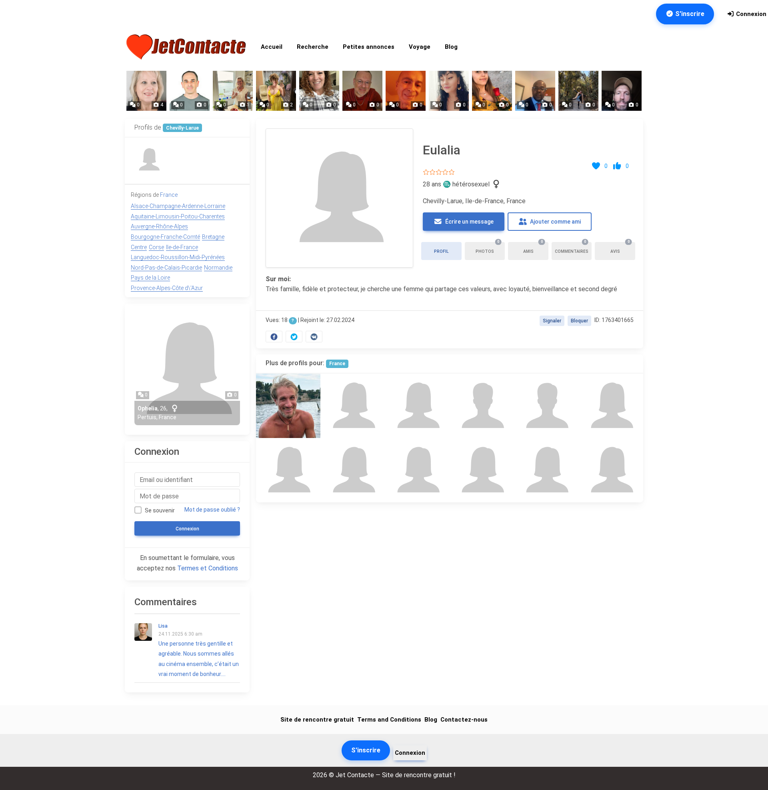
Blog (451, 46)
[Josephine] (611, 406)
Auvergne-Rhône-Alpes (159, 226)
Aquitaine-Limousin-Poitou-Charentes (178, 216)
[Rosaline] (149, 160)
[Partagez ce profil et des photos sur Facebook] (274, 336)
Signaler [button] (552, 321)
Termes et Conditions (207, 568)
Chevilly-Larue (182, 128)
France (337, 363)
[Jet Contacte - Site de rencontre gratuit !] (187, 47)
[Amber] (353, 470)
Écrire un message (469, 221)
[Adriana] (546, 470)
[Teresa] (611, 470)
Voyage (419, 46)
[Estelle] (482, 470)
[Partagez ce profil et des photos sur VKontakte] (314, 336)
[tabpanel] (449, 233)
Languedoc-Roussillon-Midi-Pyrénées (178, 257)
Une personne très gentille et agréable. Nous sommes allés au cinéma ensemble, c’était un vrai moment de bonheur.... (198, 650)
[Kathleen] (288, 470)
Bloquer (579, 321)
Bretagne (213, 237)
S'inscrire (689, 14)
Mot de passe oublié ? (212, 509)
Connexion (750, 14)
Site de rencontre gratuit (317, 719)
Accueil (271, 46)
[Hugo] (482, 406)
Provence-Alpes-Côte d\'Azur (167, 288)
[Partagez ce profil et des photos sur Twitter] (294, 336)
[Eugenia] (417, 470)
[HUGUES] (288, 406)
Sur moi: (278, 279)
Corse (156, 247)
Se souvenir (160, 510)
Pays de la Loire (150, 277)
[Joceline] (353, 406)
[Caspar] (546, 406)
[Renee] (417, 406)
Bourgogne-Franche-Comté (165, 237)
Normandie (218, 267)
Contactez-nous (464, 719)
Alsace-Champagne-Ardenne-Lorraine (178, 206)
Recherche (312, 46)
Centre (139, 247)
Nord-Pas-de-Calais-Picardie (166, 267)
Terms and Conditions (389, 719)
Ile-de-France (182, 247)
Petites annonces (368, 46)
